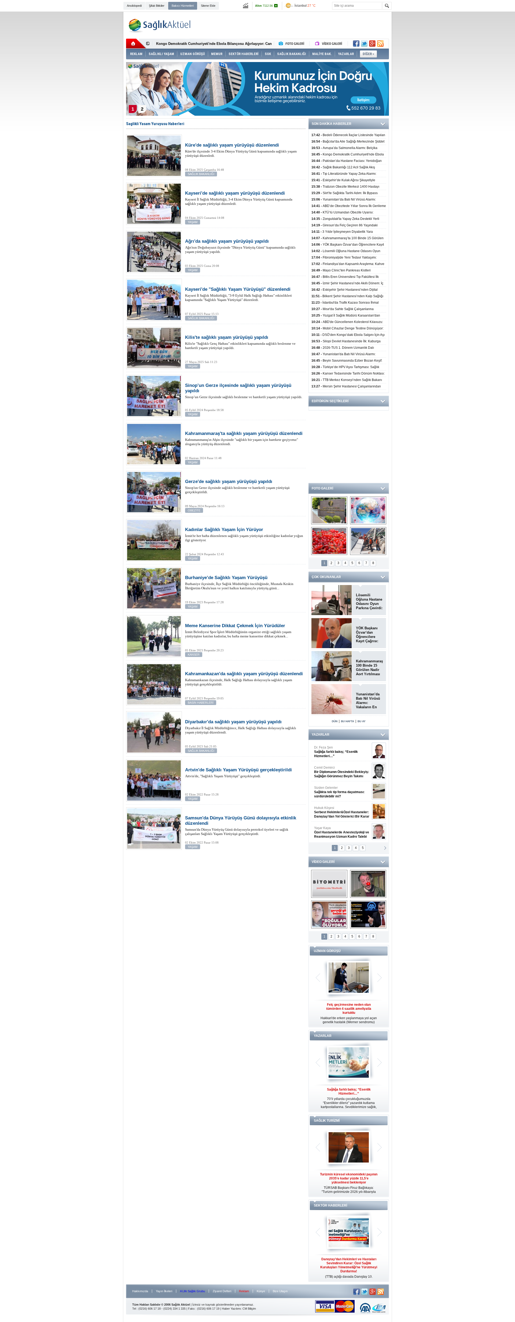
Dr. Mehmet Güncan (342, 752)
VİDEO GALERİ (323, 862)
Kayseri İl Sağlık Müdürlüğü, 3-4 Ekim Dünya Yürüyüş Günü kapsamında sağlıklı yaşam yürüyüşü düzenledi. (238, 198)
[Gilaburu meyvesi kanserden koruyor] (329, 541)
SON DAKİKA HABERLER (331, 124)
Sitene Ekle (208, 5)
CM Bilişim (249, 1308)
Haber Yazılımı (231, 1308)
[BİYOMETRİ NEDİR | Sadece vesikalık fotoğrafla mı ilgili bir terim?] (329, 884)
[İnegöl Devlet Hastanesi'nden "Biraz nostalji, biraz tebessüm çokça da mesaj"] (368, 884)
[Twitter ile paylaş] (364, 43)
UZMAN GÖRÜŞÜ (327, 951)
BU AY (362, 721)
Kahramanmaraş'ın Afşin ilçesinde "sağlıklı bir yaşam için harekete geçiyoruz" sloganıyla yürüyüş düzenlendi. (244, 438)
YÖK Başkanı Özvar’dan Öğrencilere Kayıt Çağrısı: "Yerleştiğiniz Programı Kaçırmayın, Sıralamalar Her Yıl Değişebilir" (369, 634)
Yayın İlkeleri (164, 1291)
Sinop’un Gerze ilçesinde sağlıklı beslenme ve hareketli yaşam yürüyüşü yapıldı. (243, 391)
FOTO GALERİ (322, 488)
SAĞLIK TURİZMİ (327, 1121)
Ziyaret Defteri (222, 1291)
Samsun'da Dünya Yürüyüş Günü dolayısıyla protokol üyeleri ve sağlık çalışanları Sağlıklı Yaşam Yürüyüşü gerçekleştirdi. (240, 825)
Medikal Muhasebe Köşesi (341, 792)
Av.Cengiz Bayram (338, 772)
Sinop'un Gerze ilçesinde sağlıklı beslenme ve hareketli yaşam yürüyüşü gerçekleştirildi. (237, 486)
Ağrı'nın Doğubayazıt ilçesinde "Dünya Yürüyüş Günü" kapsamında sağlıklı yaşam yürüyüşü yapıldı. (240, 246)
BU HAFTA (347, 721)
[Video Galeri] (329, 43)
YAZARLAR (320, 734)
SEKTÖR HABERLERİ (330, 1205)
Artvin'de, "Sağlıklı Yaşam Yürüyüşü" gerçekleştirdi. (238, 772)
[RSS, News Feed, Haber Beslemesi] (380, 43)
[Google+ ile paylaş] (372, 43)
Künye (261, 1291)
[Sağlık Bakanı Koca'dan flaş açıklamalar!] (368, 914)
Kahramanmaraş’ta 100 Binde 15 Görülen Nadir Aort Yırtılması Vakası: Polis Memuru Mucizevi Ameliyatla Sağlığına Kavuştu (369, 667)
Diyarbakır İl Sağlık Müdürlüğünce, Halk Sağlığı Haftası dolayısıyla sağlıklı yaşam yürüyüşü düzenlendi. (240, 726)
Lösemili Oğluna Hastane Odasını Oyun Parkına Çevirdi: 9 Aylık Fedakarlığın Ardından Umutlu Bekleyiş (369, 601)
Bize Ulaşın (280, 1291)
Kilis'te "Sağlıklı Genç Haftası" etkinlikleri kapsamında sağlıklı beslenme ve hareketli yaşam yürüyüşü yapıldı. (240, 342)
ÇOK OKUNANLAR (326, 577)
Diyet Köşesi (337, 810)
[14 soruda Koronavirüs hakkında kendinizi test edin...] (368, 510)
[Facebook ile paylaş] (356, 43)
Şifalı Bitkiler (156, 5)
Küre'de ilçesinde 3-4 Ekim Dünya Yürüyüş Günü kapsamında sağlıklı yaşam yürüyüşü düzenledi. (241, 150)
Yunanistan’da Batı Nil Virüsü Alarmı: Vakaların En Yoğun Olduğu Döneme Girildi (368, 700)
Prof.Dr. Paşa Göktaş (335, 832)
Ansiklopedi (134, 5)
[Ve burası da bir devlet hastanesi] (329, 510)
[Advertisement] (98, 94)
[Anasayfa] (136, 43)
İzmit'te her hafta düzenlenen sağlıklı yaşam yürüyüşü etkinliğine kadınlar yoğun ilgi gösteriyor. (244, 534)
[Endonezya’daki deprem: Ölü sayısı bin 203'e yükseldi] (368, 541)
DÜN (334, 721)
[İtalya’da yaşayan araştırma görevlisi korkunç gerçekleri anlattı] (329, 914)
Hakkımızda (140, 1291)
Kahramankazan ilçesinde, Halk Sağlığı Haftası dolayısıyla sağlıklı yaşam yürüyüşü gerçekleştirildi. (244, 678)
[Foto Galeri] (292, 43)
